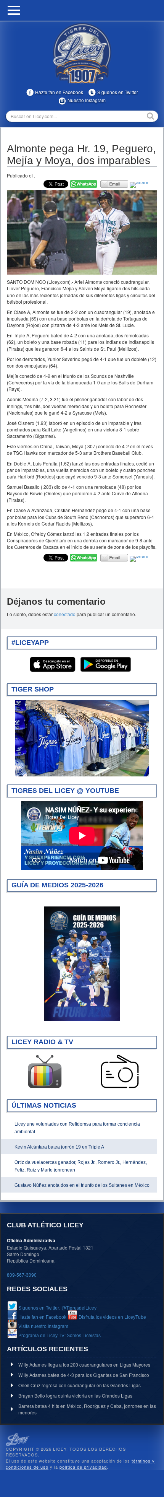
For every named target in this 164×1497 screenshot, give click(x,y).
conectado (65, 614)
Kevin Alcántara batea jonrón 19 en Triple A (59, 1147)
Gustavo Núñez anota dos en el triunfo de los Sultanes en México (82, 1185)
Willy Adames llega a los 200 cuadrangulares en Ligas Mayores (84, 1364)
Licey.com (82, 53)
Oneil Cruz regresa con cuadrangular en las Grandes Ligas (79, 1385)
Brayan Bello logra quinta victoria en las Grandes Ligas (75, 1395)
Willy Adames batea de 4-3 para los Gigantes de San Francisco (83, 1375)
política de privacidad (83, 1467)
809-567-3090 (22, 1274)
